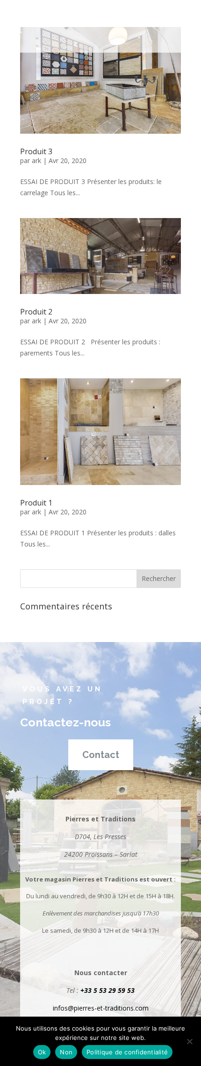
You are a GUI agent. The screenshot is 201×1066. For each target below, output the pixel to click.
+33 (86, 990)
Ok (42, 1052)
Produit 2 (36, 312)
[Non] (189, 1041)
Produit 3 (36, 151)
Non (66, 1052)
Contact (100, 754)
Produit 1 (36, 503)
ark (36, 160)
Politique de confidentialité (127, 1052)
